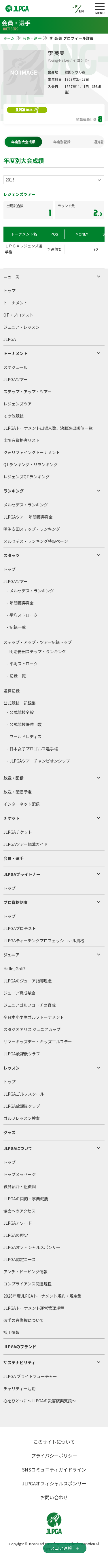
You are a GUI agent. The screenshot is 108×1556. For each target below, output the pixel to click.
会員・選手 (32, 38)
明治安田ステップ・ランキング (31, 529)
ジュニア (11, 955)
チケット (11, 818)
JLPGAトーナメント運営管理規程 (33, 1308)
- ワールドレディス (24, 736)
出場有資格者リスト (21, 440)
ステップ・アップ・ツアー (27, 391)
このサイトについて (54, 1441)
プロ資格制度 (15, 902)
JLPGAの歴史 (15, 1235)
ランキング (13, 491)
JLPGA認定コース (19, 1259)
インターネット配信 (21, 804)
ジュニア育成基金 (19, 993)
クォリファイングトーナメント (31, 452)
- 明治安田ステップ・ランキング (36, 651)
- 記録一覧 (16, 627)
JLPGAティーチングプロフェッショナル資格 (43, 940)
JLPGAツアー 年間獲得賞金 (28, 517)
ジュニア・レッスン (21, 327)
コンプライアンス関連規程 (27, 1284)
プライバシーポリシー (54, 1455)
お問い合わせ (54, 1497)
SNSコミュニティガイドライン (54, 1469)
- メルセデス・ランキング (30, 591)
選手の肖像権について (23, 1320)
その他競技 (13, 416)
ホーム (9, 38)
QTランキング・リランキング (30, 464)
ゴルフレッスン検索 (21, 1118)
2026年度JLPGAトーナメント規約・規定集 (42, 1296)
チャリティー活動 (19, 1388)
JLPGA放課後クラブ (21, 1054)
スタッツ (11, 555)
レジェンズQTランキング (26, 477)
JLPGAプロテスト (19, 928)
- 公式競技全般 (20, 712)
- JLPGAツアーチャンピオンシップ (38, 761)
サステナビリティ (19, 1362)
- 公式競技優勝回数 (24, 724)
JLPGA (9, 339)
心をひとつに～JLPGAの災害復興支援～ (39, 1400)
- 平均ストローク (22, 615)
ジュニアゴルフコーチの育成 (29, 1005)
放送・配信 (13, 778)
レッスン (11, 1068)
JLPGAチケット (17, 832)
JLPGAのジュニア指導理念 (27, 981)
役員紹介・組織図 (19, 1186)
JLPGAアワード (17, 1223)
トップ (9, 290)
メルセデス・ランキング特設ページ (35, 541)
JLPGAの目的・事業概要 (25, 1199)
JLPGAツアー (15, 379)
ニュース (11, 277)
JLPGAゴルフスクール (23, 1094)
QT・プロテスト (18, 315)
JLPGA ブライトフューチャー (30, 1376)
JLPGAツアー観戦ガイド (25, 844)
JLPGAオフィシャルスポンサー (31, 1247)
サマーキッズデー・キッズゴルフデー (37, 1041)
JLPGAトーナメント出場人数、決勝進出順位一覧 (47, 428)
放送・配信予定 (17, 792)
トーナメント (15, 303)
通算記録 (11, 691)
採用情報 (11, 1332)
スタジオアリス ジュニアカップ (31, 1029)
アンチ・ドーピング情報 (25, 1271)
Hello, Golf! (14, 968)
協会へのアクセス (19, 1211)
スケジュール (15, 367)
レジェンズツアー (19, 404)
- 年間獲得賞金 (20, 603)
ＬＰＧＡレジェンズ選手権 (23, 249)
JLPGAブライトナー (21, 874)
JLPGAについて (17, 1148)
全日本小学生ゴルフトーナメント (33, 1017)
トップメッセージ (19, 1174)
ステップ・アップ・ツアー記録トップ (37, 642)
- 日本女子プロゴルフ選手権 (32, 749)
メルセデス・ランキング (25, 505)
